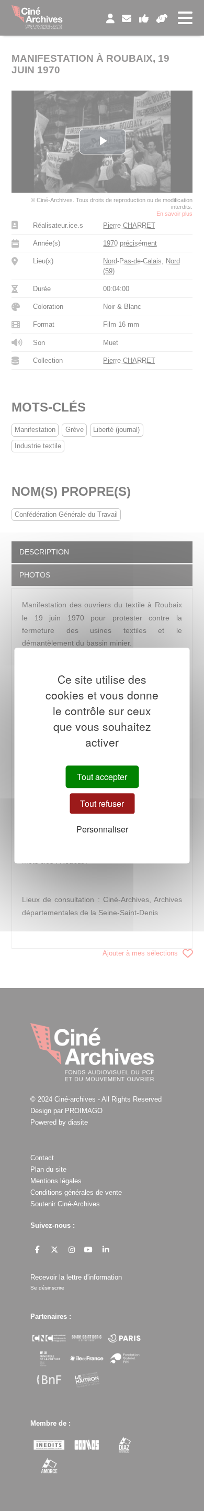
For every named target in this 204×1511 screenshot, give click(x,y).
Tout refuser (102, 803)
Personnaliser (102, 830)
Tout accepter (102, 777)
